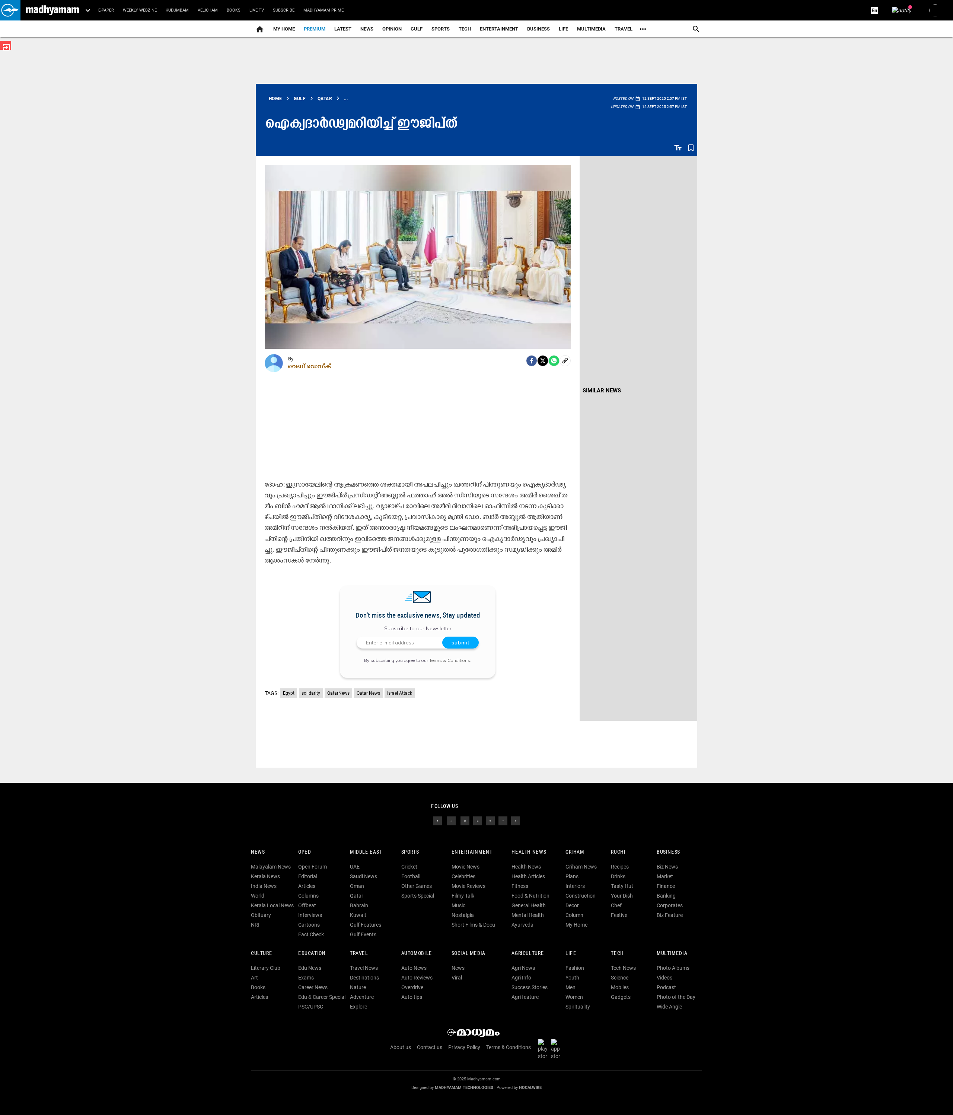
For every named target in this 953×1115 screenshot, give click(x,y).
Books (233, 10)
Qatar (356, 896)
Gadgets (621, 997)
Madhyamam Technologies (464, 1087)
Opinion (392, 29)
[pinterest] (515, 820)
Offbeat (307, 905)
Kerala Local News (272, 905)
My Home (284, 29)
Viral (457, 978)
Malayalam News (271, 867)
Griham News (581, 867)
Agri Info (521, 978)
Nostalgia (463, 915)
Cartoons (309, 925)
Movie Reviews (468, 886)
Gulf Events (363, 934)
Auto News (414, 968)
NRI (255, 925)
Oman (357, 886)
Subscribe (283, 10)
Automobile (416, 953)
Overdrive (412, 987)
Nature (358, 987)
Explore (358, 1007)
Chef (616, 905)
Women (574, 997)
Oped (304, 852)
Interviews (310, 915)
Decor (572, 905)
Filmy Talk (463, 896)
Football (410, 876)
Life (563, 29)
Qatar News (368, 693)
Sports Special (417, 896)
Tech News (623, 968)
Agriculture (527, 953)
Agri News (523, 968)
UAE (355, 867)
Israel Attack (399, 693)
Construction (580, 896)
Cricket (409, 867)
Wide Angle (669, 1007)
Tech (617, 953)
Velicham (208, 10)
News (366, 29)
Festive (619, 915)
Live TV (256, 10)
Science (619, 978)
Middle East (366, 852)
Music (458, 905)
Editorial (307, 876)
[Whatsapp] (554, 360)
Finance (666, 886)
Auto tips (411, 997)
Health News (528, 852)
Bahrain (359, 905)
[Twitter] (542, 360)
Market (665, 876)
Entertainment (499, 29)
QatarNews (338, 693)
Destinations (364, 978)
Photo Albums (673, 968)
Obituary (261, 915)
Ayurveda (522, 925)
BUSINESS (668, 852)
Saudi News (363, 876)
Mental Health (527, 915)
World (257, 896)
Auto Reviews (417, 978)
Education (312, 953)
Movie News (465, 867)
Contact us (429, 1047)
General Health (528, 905)
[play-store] (544, 1049)
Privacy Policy (464, 1047)
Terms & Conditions (449, 660)
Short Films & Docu (473, 925)
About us (400, 1047)
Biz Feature (670, 915)
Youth (572, 978)
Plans (572, 876)
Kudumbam (177, 10)
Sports (440, 29)
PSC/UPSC (310, 1007)
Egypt (288, 693)
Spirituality (577, 1007)
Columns (308, 896)
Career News (313, 987)
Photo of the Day (676, 997)
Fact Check (311, 934)
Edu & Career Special (321, 997)
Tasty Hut (622, 886)
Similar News (602, 390)
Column (574, 915)
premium (314, 29)
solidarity (311, 693)
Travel (623, 29)
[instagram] (465, 820)
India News (264, 886)
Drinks (618, 876)
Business (538, 29)
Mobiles (620, 987)
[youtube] (490, 820)
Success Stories (529, 987)
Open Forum (312, 867)
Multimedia (591, 29)
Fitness (519, 886)
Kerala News (265, 876)
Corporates (670, 905)
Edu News (309, 968)
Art (254, 978)
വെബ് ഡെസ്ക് (309, 366)
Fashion (574, 968)
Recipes (620, 867)
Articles (306, 886)
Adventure (362, 997)
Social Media (468, 953)
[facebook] (531, 360)
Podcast (666, 987)
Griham (574, 852)
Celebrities (463, 876)
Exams (306, 978)
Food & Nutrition (530, 896)
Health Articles (528, 876)
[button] (10, 10)
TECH (465, 29)
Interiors (575, 886)
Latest (342, 29)
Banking (666, 896)
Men (570, 987)
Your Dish (622, 896)
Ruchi (618, 852)
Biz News (667, 867)
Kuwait (358, 915)
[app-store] (557, 1049)
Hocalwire (530, 1087)
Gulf (417, 29)
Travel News (364, 968)
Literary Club (265, 968)
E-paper (106, 10)
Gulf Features (365, 925)
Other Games (416, 886)
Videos (664, 978)
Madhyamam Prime (323, 10)
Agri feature (525, 997)
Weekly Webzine (140, 10)
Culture (261, 953)
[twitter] (451, 820)
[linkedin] (477, 820)
